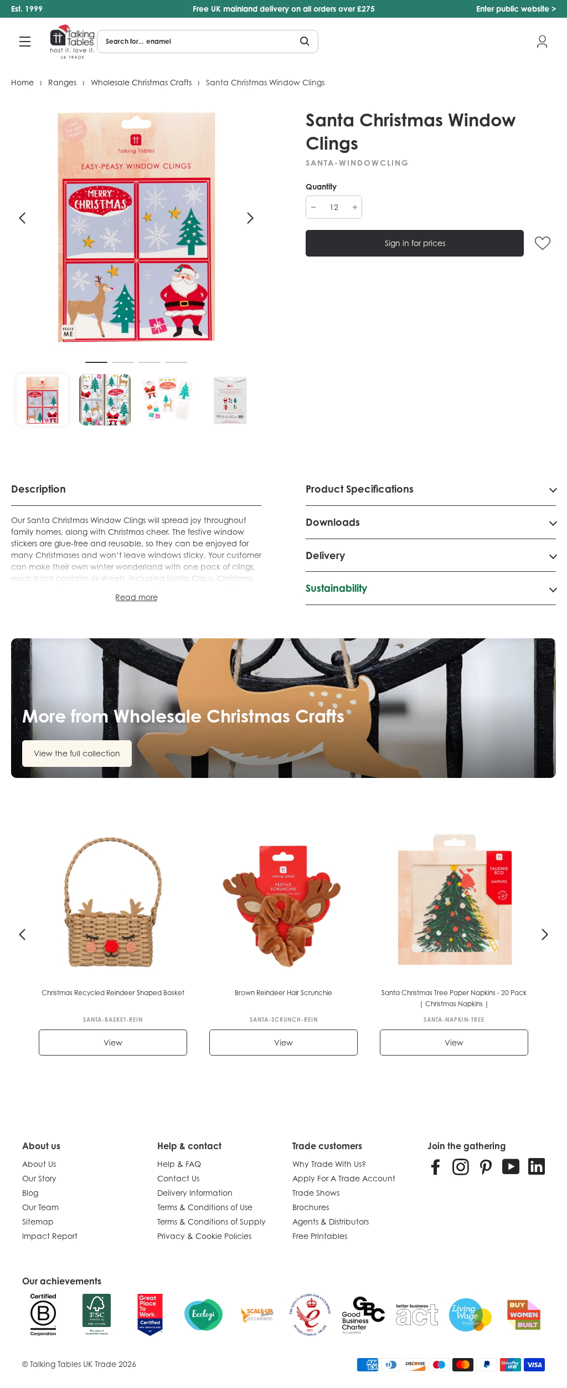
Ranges (62, 82)
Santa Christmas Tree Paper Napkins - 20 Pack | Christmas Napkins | (454, 998)
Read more (136, 597)
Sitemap (38, 1221)
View (113, 1042)
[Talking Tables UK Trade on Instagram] (460, 1166)
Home (22, 82)
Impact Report (50, 1236)
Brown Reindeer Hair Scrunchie (283, 992)
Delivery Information (195, 1192)
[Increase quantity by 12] (355, 207)
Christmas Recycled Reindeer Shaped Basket (113, 992)
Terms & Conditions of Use (204, 1207)
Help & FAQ (179, 1164)
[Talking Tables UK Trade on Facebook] (435, 1166)
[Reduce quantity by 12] (313, 207)
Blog (30, 1192)
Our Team (40, 1207)
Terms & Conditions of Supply (211, 1221)
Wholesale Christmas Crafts (141, 82)
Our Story (39, 1178)
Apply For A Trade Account (343, 1178)
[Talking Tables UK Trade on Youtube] (511, 1166)
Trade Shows (315, 1192)
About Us (39, 1164)
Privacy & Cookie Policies (204, 1236)
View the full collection (77, 753)
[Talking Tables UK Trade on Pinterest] (485, 1166)
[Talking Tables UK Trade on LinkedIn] (536, 1166)
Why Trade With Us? (329, 1164)
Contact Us (178, 1178)
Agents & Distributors (330, 1221)
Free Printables (319, 1236)
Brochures (310, 1207)
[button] (22, 218)
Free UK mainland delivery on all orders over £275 (284, 8)
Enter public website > (516, 8)
